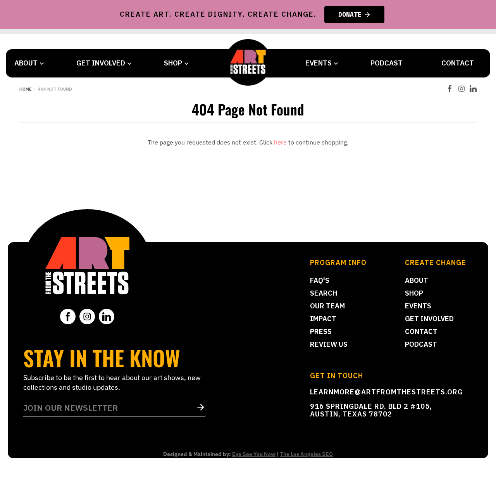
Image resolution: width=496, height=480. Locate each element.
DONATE (350, 14)
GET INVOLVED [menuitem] (100, 62)
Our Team (327, 305)
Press (321, 331)
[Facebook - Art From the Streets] (449, 88)
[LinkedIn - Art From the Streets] (473, 88)
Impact (323, 318)
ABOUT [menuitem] (26, 62)
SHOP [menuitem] (173, 62)
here (280, 142)
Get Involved (429, 318)
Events (418, 305)
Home (25, 89)
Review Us (329, 344)
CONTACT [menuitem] (457, 62)
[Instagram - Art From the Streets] (461, 88)
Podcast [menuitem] (386, 62)
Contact (421, 331)
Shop (414, 293)
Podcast (421, 344)
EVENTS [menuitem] (318, 62)
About (416, 280)
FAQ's (319, 280)
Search (323, 293)
